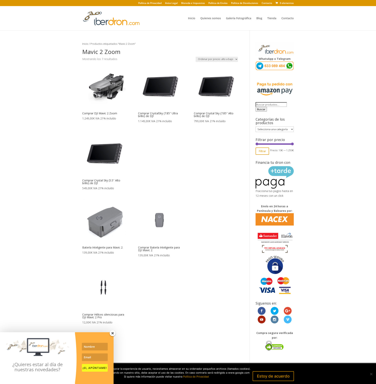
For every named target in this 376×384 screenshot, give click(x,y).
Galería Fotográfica (238, 18)
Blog (259, 18)
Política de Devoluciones (244, 3)
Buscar (261, 109)
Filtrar (262, 151)
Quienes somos (210, 18)
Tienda (271, 18)
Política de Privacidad (150, 3)
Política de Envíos (218, 3)
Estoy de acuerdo (273, 376)
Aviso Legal (171, 3)
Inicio (191, 18)
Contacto (267, 3)
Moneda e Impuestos (193, 3)
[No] (371, 374)
